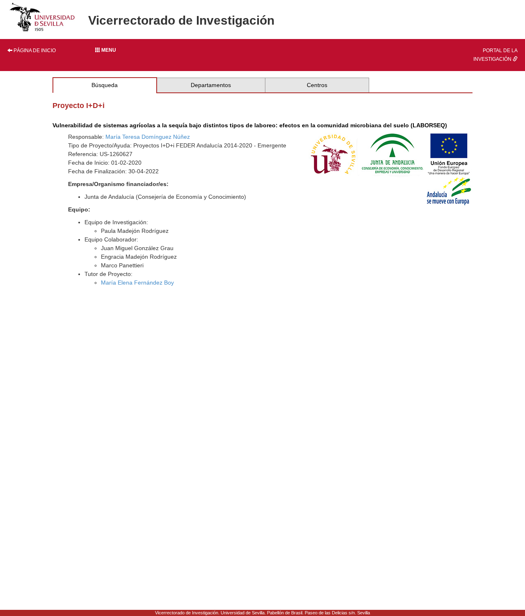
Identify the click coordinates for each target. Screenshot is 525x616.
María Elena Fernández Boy (137, 282)
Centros (317, 85)
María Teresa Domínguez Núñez (147, 136)
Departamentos (211, 85)
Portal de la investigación (495, 55)
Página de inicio (34, 50)
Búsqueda (104, 85)
